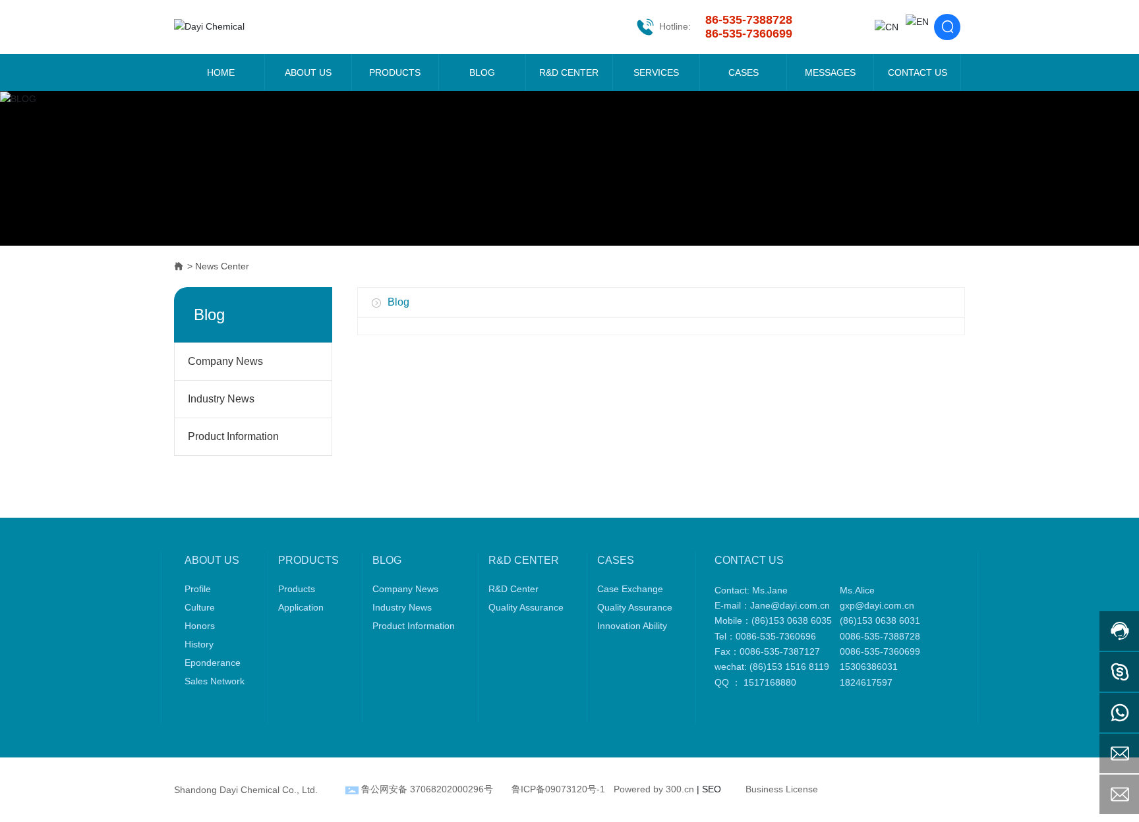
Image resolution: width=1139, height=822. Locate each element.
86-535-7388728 (748, 19)
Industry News (221, 398)
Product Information (233, 436)
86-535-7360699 (748, 33)
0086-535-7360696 (776, 636)
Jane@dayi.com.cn (790, 605)
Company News (225, 361)
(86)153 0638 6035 (791, 620)
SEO (711, 789)
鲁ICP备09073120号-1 (558, 789)
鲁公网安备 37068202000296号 (427, 789)
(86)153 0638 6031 (882, 620)
